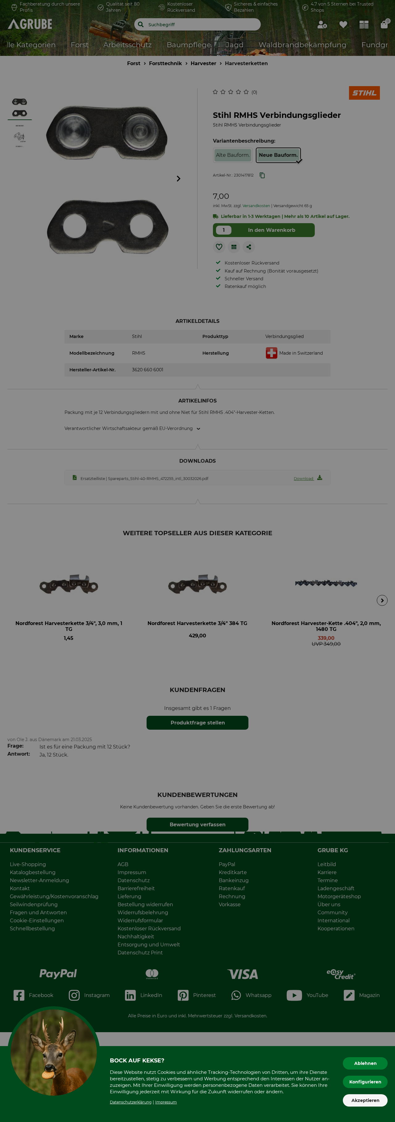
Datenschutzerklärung (131, 1102)
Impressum (166, 1102)
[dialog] (197, 561)
